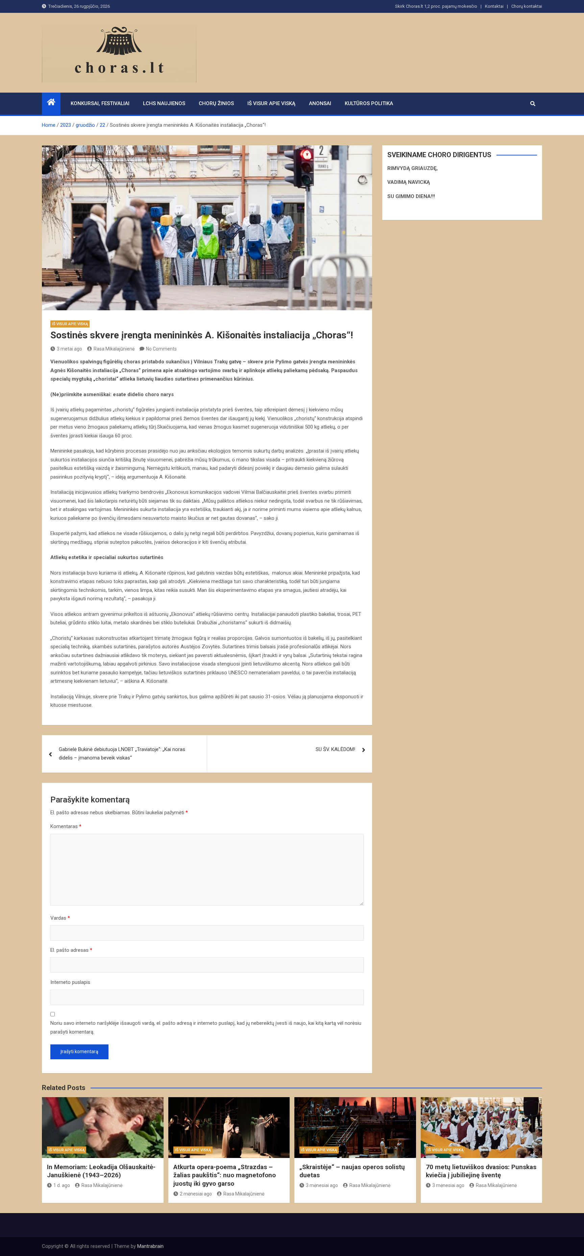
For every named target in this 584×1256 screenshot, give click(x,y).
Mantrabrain (150, 1246)
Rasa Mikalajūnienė (114, 349)
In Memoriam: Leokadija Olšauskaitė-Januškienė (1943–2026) (101, 1171)
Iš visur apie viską (271, 103)
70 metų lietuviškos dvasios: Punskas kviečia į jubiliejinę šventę (481, 1171)
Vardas (60, 918)
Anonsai (320, 103)
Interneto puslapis (70, 982)
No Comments (161, 349)
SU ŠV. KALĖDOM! (335, 749)
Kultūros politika (369, 103)
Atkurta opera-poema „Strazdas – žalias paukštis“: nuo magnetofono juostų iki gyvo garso (224, 1175)
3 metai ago (69, 349)
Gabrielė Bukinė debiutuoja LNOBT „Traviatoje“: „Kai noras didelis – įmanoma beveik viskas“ (122, 753)
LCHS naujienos (164, 103)
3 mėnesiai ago (322, 1185)
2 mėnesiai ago (196, 1194)
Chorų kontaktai (526, 6)
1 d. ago (61, 1185)
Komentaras (65, 826)
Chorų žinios (216, 103)
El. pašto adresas (71, 950)
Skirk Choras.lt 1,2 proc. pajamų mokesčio (436, 6)
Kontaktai (494, 6)
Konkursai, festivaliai (100, 103)
